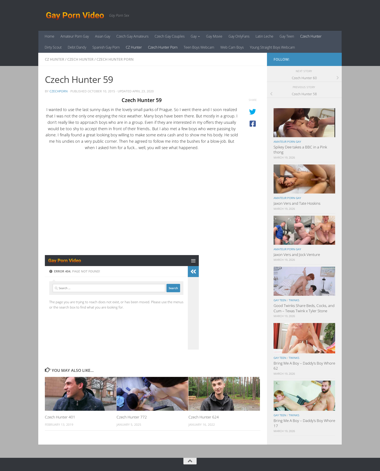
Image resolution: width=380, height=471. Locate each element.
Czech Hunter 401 (60, 417)
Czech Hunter (311, 36)
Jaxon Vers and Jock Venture (297, 254)
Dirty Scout (53, 47)
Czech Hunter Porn (162, 47)
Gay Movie (214, 36)
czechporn (58, 91)
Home (49, 36)
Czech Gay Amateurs (132, 36)
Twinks (294, 300)
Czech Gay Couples (170, 36)
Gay (194, 36)
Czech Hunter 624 (203, 417)
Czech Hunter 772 (132, 417)
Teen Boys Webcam (199, 47)
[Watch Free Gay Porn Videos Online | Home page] (75, 15)
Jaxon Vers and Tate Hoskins (297, 203)
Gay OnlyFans (238, 36)
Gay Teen (287, 36)
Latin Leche (264, 36)
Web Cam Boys (232, 47)
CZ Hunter (134, 47)
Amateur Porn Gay (74, 36)
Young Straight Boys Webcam (272, 47)
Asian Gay (102, 36)
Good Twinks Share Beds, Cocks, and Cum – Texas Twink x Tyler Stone (304, 308)
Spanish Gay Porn (106, 47)
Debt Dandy (77, 47)
